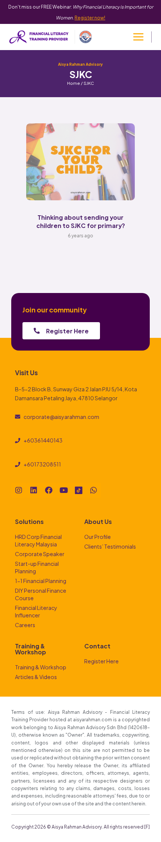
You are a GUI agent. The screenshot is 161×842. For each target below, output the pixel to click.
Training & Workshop (40, 667)
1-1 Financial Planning (40, 580)
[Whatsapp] (93, 490)
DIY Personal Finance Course (40, 594)
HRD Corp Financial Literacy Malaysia (38, 540)
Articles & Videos (36, 676)
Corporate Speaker (39, 553)
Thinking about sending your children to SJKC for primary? (80, 221)
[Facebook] (48, 490)
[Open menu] (138, 37)
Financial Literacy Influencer (36, 611)
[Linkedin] (33, 490)
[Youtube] (63, 490)
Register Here (101, 661)
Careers (25, 624)
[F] (147, 826)
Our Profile (97, 536)
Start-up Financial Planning (37, 567)
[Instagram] (18, 490)
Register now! (90, 17)
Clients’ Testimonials (110, 546)
